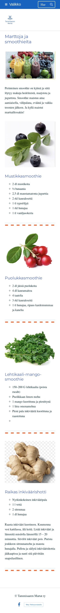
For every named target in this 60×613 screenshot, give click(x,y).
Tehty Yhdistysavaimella (34, 604)
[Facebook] (19, 604)
